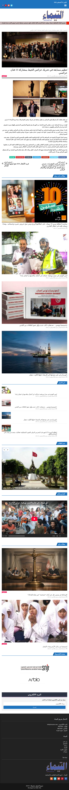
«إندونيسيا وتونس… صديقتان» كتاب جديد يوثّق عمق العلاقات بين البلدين (43, 325)
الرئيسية (65, 30)
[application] (34, 519)
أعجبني (3, 76)
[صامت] (57, 536)
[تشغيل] (3, 536)
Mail (11, 157)
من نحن (65, 741)
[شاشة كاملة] (60, 536)
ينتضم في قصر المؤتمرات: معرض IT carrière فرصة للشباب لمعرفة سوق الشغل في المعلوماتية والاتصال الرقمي (52, 165)
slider (61, 30)
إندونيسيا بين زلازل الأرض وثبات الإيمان (55, 646)
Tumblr (28, 157)
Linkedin (36, 157)
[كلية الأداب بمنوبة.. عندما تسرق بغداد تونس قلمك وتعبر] (34, 468)
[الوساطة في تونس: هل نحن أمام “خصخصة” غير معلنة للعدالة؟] (34, 569)
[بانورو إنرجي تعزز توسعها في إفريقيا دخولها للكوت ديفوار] (34, 352)
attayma (63, 228)
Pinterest (19, 157)
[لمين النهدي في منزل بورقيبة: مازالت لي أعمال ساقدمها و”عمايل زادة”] (34, 253)
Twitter (53, 157)
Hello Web (38, 788)
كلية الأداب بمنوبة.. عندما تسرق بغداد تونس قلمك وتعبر (21, 488)
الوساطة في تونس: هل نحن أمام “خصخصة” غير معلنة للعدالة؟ (47, 595)
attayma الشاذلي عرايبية (60, 76)
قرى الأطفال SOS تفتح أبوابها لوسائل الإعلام (16, 164)
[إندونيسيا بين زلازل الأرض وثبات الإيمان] (34, 621)
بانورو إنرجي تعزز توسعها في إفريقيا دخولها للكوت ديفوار (48, 375)
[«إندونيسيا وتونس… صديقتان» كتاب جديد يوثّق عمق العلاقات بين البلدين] (34, 302)
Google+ (44, 157)
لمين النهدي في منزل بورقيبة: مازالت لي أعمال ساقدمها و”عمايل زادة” (43, 276)
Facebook (62, 157)
